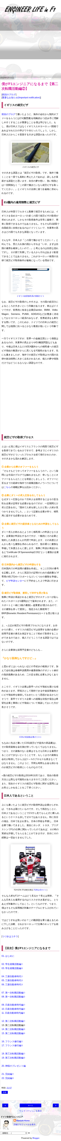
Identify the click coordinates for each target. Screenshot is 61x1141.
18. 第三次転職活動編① (13, 1053)
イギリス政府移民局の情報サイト (30, 296)
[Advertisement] (30, 47)
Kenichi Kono (23, 1120)
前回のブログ (9, 94)
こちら (7, 487)
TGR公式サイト (40, 890)
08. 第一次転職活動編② (13, 996)
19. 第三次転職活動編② (13, 1058)
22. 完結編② (8, 1078)
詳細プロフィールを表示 (24, 1124)
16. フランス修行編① (12, 1041)
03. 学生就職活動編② (12, 968)
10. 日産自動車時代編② (13, 1009)
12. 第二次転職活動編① (13, 1021)
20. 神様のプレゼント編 (14, 1066)
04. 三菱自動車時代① (12, 976)
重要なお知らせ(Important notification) (21, 97)
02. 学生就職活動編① (12, 964)
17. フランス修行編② (12, 1045)
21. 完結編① (8, 1074)
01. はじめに (8, 956)
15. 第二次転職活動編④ (13, 1033)
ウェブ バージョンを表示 (30, 1111)
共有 (4, 1092)
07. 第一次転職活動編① (13, 992)
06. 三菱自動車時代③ (12, 984)
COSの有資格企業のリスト (30, 737)
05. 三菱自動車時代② (12, 980)
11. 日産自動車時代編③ (13, 1013)
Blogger (35, 1138)
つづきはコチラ (10, 936)
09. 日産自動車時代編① (13, 1005)
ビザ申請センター (15, 581)
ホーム (30, 1105)
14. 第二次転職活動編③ (13, 1029)
